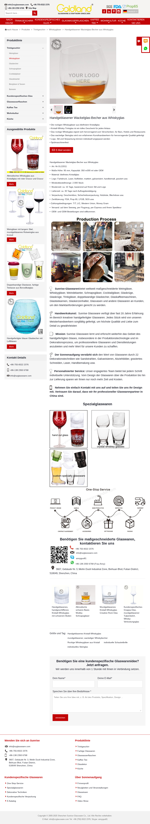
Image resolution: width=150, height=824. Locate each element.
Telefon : (6, 750)
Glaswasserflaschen (75, 20)
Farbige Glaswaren (86, 751)
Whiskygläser (55, 29)
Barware (12, 89)
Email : (6, 746)
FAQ (79, 796)
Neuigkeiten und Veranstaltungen (92, 788)
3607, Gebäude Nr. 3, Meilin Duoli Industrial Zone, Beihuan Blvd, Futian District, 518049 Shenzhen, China (32, 762)
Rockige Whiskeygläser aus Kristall (84, 642)
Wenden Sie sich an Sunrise (22, 740)
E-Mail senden (61, 149)
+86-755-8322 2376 (41, 5)
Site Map (32, 8)
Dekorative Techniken (17, 792)
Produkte (26, 29)
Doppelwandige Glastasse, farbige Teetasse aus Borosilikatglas (23, 286)
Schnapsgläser (15, 69)
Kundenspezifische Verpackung (21, 796)
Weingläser (13, 53)
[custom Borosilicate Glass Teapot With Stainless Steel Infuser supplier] (98, 532)
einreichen (60, 717)
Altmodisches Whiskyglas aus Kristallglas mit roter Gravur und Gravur (25, 177)
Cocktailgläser (15, 74)
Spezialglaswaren (15, 788)
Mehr (11, 184)
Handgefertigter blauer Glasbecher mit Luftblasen (24, 339)
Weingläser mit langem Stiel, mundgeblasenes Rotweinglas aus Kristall (23, 232)
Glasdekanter (14, 79)
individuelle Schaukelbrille (116, 642)
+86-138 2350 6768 (16, 8)
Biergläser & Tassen (17, 84)
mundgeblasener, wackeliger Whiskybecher (88, 638)
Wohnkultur (108, 20)
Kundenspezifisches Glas (47, 21)
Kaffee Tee (95, 21)
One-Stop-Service (15, 783)
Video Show (82, 801)
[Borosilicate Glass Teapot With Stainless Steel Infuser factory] (98, 282)
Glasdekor (82, 764)
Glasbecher (13, 64)
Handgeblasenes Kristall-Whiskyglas (84, 633)
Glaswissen (82, 792)
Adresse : (6, 762)
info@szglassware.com (18, 5)
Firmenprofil (82, 783)
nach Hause (9, 21)
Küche (122, 20)
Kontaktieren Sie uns (135, 21)
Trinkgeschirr (24, 20)
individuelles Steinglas (78, 647)
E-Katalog (11, 801)
